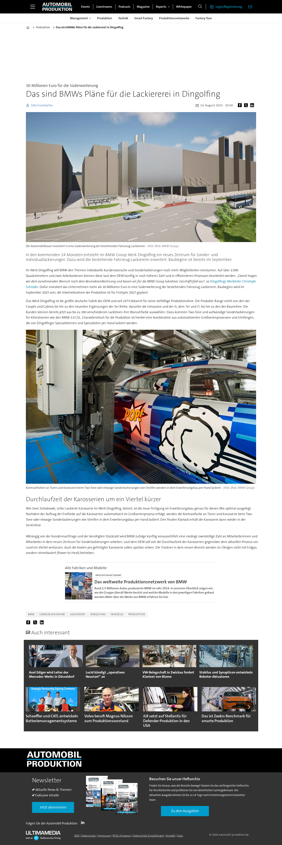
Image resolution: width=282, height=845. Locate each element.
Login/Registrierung (229, 7)
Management (79, 18)
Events (85, 7)
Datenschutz (88, 835)
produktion (136, 614)
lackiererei (78, 614)
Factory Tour (203, 18)
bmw (31, 614)
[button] (33, 707)
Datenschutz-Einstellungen (148, 835)
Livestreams (104, 7)
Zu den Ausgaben (185, 810)
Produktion (104, 18)
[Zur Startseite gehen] (57, 7)
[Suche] (200, 7)
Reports (161, 7)
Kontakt (170, 835)
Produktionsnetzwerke (174, 18)
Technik (123, 18)
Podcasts (124, 7)
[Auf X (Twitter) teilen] (247, 105)
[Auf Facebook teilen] (240, 105)
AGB (76, 835)
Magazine (143, 7)
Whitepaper (184, 7)
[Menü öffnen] (32, 7)
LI (84, 822)
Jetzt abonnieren (53, 807)
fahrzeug (116, 614)
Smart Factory (143, 18)
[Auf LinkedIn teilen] (253, 105)
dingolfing (98, 614)
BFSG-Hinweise (122, 835)
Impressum (104, 835)
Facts (180, 835)
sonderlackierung (52, 614)
